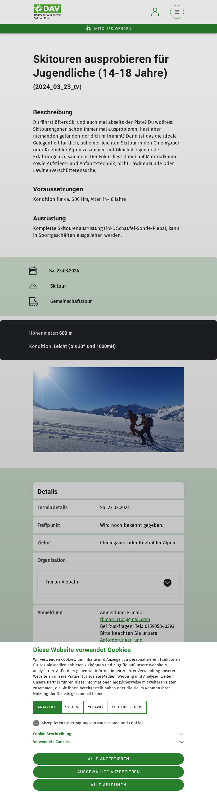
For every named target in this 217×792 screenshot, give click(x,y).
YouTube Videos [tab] (127, 707)
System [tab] (72, 707)
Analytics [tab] (47, 707)
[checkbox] (108, 723)
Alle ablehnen (108, 784)
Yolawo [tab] (95, 707)
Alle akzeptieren (108, 759)
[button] (108, 733)
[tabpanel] (108, 731)
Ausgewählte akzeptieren (108, 772)
